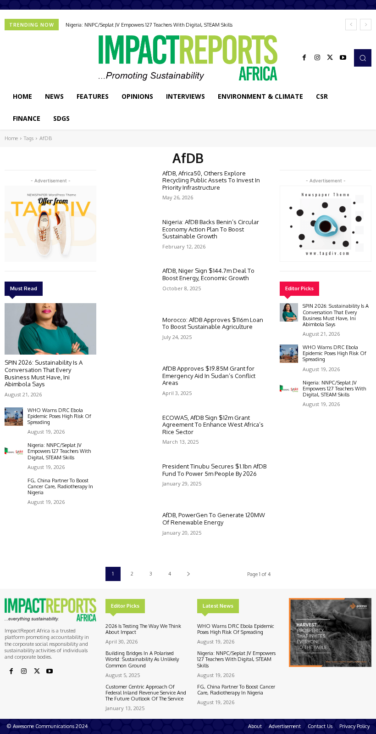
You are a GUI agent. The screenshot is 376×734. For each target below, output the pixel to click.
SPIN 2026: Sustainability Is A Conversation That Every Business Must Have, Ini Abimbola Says (44, 373)
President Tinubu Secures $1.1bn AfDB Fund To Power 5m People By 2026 (214, 470)
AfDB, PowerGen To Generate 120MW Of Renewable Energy (213, 518)
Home (11, 138)
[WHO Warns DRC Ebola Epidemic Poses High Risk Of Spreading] (14, 416)
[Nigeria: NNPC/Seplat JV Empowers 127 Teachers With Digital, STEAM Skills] (14, 451)
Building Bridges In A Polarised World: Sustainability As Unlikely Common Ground (142, 659)
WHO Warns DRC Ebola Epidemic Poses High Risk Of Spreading (59, 416)
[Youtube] (343, 57)
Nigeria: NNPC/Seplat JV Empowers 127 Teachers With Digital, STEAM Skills (149, 25)
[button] (362, 58)
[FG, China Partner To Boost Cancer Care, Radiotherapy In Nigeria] (14, 487)
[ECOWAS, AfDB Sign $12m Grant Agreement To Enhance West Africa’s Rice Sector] (130, 434)
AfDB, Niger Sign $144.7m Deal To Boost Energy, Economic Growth (208, 274)
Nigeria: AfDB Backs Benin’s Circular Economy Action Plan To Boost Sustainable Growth (210, 229)
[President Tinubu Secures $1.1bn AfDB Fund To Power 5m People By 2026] (130, 483)
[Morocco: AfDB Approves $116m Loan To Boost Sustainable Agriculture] (130, 336)
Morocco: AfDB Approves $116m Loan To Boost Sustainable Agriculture (212, 323)
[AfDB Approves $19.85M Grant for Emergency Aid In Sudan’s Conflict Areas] (130, 385)
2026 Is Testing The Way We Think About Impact (143, 629)
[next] (365, 24)
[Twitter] (330, 57)
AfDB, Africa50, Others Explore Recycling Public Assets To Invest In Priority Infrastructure (211, 180)
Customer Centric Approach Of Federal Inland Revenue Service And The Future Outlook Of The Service (145, 692)
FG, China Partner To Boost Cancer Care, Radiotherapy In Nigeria (60, 486)
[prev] (351, 24)
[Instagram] (317, 57)
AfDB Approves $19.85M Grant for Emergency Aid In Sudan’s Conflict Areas (208, 375)
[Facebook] (304, 57)
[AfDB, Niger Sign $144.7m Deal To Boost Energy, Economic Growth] (130, 287)
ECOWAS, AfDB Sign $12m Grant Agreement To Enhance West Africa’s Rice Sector (213, 424)
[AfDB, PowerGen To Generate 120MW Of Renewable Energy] (130, 531)
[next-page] (188, 574)
